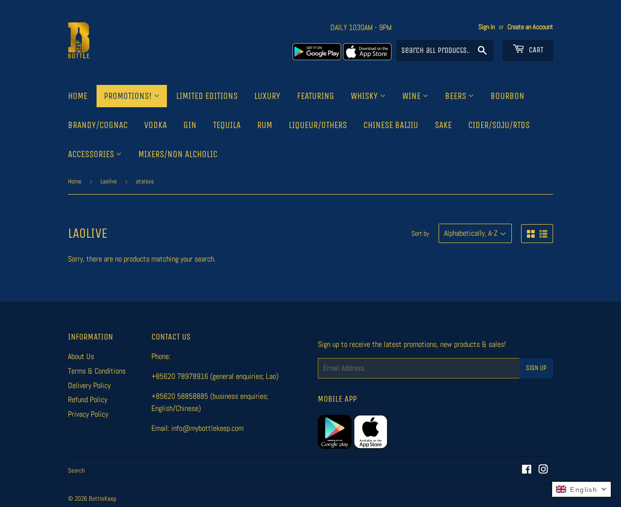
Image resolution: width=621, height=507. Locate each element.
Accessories (92, 154)
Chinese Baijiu (390, 125)
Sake (443, 125)
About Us (81, 356)
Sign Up (536, 368)
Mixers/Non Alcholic (177, 154)
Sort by (420, 233)
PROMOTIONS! (129, 96)
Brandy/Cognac (98, 125)
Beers (456, 96)
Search (76, 470)
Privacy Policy (88, 414)
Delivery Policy (89, 385)
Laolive (108, 181)
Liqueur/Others (318, 125)
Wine (412, 96)
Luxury (267, 96)
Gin (189, 125)
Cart (535, 49)
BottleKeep (102, 498)
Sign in (486, 27)
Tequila (227, 125)
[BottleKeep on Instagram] (543, 470)
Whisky (365, 96)
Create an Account (530, 27)
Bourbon (507, 96)
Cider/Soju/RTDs (499, 125)
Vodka (155, 125)
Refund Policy (87, 399)
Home (77, 96)
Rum (264, 125)
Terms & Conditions (97, 371)
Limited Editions (207, 96)
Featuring (315, 96)
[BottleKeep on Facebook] (527, 470)
